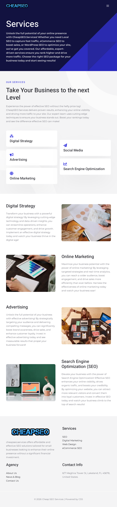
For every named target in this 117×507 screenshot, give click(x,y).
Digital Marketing (72, 440)
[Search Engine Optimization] (65, 164)
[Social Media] (65, 145)
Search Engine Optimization (84, 169)
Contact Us (12, 480)
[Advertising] (11, 154)
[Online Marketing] (11, 173)
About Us (11, 473)
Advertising (18, 159)
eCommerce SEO (72, 448)
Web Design (69, 444)
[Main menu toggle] (108, 6)
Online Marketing (22, 178)
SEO (64, 436)
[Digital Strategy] (11, 136)
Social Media (73, 150)
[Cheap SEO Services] (17, 5)
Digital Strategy (21, 141)
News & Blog (13, 476)
